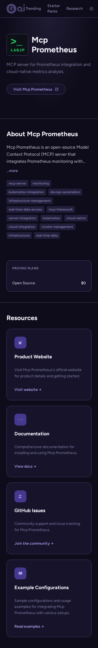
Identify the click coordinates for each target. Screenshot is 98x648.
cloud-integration (22, 227)
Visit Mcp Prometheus (32, 89)
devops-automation (65, 192)
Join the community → (33, 543)
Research (74, 8)
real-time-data (47, 235)
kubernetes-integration (26, 192)
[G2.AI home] (16, 9)
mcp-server (17, 183)
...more (12, 170)
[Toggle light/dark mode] (91, 9)
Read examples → (29, 626)
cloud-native (76, 218)
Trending (33, 8)
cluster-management (57, 227)
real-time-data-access (25, 209)
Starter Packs (53, 9)
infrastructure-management (30, 201)
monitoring (41, 183)
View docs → (25, 466)
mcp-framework (61, 209)
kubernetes (51, 218)
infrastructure (19, 235)
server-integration (22, 218)
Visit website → (27, 389)
